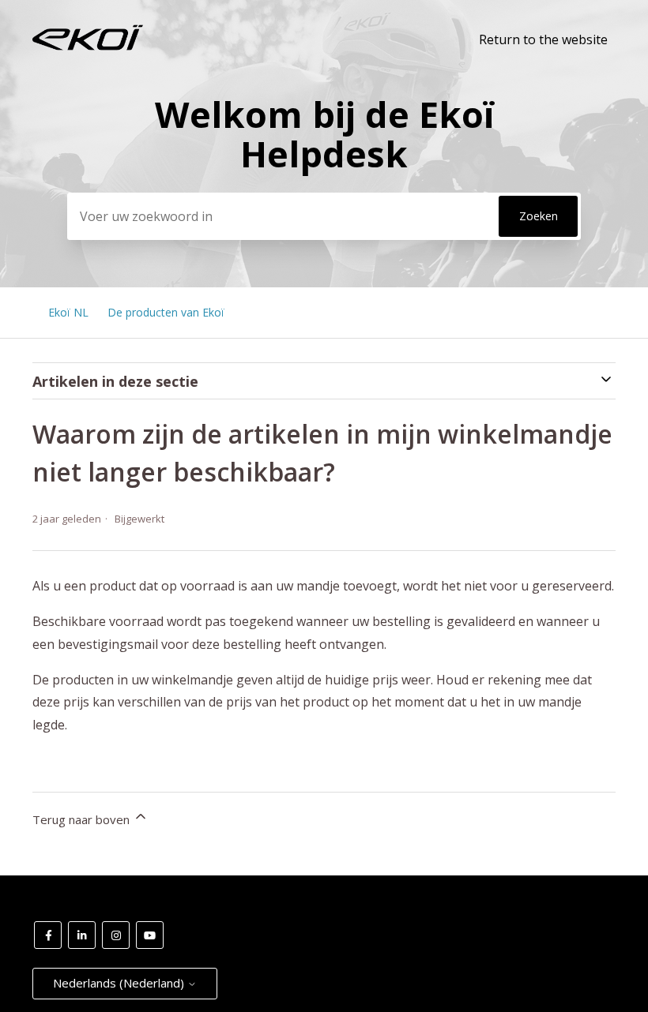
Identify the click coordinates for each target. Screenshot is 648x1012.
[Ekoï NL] (87, 46)
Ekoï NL (68, 312)
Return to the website (543, 39)
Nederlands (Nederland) (120, 983)
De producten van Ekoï (165, 312)
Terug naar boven (82, 819)
